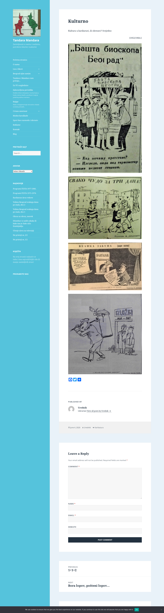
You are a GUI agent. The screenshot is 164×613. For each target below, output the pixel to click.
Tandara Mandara (26, 40)
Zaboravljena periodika (26, 93)
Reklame (16, 125)
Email (72, 515)
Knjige (26, 104)
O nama (16, 64)
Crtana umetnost (20, 111)
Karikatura (99, 427)
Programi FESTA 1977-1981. (24, 189)
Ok (137, 609)
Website (72, 527)
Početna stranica (20, 60)
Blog (15, 134)
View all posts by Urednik (98, 411)
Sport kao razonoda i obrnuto (25, 120)
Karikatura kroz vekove (23, 197)
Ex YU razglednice (20, 85)
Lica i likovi (18, 69)
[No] (161, 610)
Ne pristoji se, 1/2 (20, 239)
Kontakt (16, 129)
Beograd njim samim (22, 73)
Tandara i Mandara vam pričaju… (23, 79)
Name (71, 504)
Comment (74, 466)
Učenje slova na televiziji (23, 230)
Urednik (87, 427)
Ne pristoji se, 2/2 (20, 235)
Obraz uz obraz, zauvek (23, 216)
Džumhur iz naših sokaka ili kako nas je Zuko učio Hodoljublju (24, 223)
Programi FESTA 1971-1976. (24, 193)
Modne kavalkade (20, 115)
